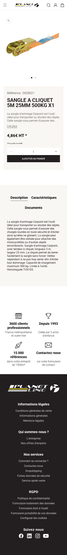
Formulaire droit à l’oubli (33, 508)
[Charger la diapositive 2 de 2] (35, 81)
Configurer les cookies (33, 518)
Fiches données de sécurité (33, 475)
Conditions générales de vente (33, 410)
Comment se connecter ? (33, 461)
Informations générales (34, 415)
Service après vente (33, 480)
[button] (5, 5)
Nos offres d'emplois (33, 443)
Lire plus (12, 126)
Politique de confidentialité (34, 498)
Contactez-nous (33, 466)
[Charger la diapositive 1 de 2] (32, 81)
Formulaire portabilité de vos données (33, 513)
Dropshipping (33, 471)
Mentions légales (33, 420)
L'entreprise (34, 438)
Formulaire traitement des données (34, 503)
